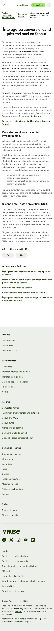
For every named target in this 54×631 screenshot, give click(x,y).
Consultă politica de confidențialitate (20, 566)
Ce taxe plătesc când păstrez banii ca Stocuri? (24, 292)
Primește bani (8, 387)
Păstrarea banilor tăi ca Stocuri (17, 287)
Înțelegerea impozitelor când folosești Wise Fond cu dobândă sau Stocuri (27, 299)
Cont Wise (7, 366)
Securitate (7, 464)
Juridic (5, 551)
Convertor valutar (10, 408)
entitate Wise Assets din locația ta (16, 621)
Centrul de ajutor (10, 510)
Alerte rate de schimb (12, 428)
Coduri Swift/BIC (10, 418)
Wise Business (8, 345)
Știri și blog (7, 459)
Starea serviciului (10, 515)
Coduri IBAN (8, 423)
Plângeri (6, 571)
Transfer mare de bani (12, 377)
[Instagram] (18, 540)
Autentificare (22, 5)
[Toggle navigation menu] (48, 4)
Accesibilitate (8, 586)
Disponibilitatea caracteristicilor (17, 438)
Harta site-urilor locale (13, 576)
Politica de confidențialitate (15, 556)
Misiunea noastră (10, 484)
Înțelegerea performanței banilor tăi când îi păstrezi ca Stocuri (26, 273)
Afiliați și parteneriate (12, 489)
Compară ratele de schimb (15, 433)
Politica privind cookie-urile (15, 561)
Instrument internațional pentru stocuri (20, 413)
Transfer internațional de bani (16, 371)
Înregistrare (38, 5)
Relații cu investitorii (11, 479)
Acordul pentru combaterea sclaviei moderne (23, 581)
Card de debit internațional (15, 382)
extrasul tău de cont (31, 116)
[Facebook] (4, 540)
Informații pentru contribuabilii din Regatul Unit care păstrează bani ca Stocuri (27, 281)
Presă (4, 469)
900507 (18, 611)
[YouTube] (25, 540)
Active (5, 391)
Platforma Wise (9, 350)
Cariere (5, 474)
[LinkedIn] (33, 540)
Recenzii (6, 494)
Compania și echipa (11, 454)
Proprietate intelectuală (13, 591)
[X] (11, 540)
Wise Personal (8, 340)
